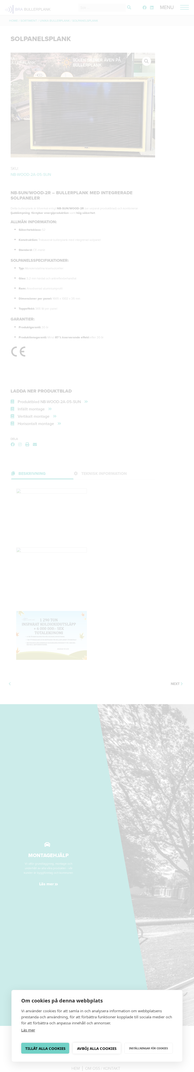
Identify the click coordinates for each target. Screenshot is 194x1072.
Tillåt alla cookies (45, 1048)
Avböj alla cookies (96, 1048)
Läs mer (28, 1029)
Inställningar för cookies (148, 1048)
